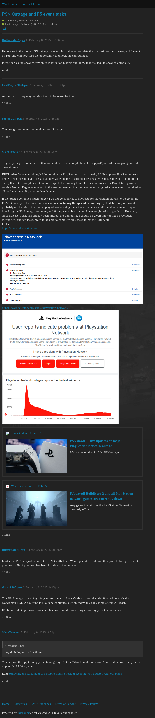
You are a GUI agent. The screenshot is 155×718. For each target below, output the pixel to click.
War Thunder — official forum (21, 4)
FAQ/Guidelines (41, 703)
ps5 (4, 28)
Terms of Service (65, 703)
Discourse (24, 712)
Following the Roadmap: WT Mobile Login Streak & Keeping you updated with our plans (65, 673)
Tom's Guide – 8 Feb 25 (26, 433)
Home (6, 703)
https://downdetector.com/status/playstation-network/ (35, 307)
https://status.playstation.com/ (20, 228)
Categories (20, 703)
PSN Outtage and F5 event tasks (34, 14)
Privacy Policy (89, 703)
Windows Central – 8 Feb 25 (29, 486)
